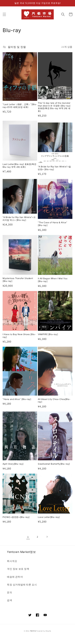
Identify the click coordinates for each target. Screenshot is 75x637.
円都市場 (33, 631)
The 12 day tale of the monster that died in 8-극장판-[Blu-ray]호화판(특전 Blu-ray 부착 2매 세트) (54, 107)
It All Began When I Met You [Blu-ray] (52, 280)
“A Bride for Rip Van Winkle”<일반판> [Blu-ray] (54, 168)
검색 (9, 600)
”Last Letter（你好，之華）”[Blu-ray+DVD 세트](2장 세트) (20, 105)
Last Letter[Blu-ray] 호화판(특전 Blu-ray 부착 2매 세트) (19, 165)
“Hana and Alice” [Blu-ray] (17, 399)
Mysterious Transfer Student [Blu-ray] (18, 279)
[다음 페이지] (47, 537)
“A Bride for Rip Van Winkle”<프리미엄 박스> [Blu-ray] (19, 218)
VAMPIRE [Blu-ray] (48, 334)
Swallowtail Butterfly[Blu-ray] (54, 464)
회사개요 (12, 561)
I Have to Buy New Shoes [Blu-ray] (19, 335)
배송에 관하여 (15, 576)
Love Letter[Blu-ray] (49, 517)
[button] (4, 14)
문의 (9, 592)
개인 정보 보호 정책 (18, 568)
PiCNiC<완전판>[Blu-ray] (16, 517)
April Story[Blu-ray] (13, 464)
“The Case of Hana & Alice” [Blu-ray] (52, 223)
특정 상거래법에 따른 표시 (22, 584)
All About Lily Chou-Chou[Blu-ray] (54, 400)
